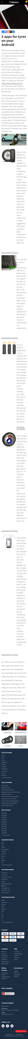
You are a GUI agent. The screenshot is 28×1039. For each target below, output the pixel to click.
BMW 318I (3, 886)
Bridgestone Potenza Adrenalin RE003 (10, 792)
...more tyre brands (6, 777)
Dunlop (3, 773)
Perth (2, 907)
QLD (2, 915)
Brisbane (3, 904)
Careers (3, 953)
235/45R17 (4, 817)
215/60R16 (4, 815)
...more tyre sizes (5, 835)
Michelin (3, 764)
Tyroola (4, 955)
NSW (2, 911)
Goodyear (3, 775)
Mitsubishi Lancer (5, 890)
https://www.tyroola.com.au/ (11, 83)
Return (15, 959)
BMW (2, 843)
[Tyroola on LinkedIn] (2, 1025)
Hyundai (3, 854)
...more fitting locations (7, 922)
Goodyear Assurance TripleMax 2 (9, 803)
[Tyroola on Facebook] (7, 1025)
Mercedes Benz (5, 849)
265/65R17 (4, 822)
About (3, 951)
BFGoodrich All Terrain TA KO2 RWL (9, 796)
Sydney (3, 900)
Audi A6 (3, 881)
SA (2, 920)
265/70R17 (4, 826)
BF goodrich (4, 769)
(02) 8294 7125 (5, 1006)
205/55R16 (4, 813)
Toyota (3, 847)
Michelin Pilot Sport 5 (6, 794)
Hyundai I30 (4, 879)
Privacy (4, 961)
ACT (2, 918)
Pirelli (2, 758)
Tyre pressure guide (7, 732)
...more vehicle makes (6, 865)
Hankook (3, 766)
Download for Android (9, 252)
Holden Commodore (6, 877)
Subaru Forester (5, 892)
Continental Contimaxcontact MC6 (9, 801)
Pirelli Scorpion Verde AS (7, 790)
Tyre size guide (7, 745)
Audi (2, 858)
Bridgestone (4, 762)
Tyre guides (20, 745)
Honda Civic (4, 875)
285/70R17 (4, 830)
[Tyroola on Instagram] (11, 1025)
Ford (2, 845)
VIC (2, 913)
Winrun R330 (4, 785)
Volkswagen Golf (5, 888)
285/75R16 (4, 833)
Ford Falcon (4, 872)
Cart (27, 1)
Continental (4, 771)
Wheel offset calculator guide (20, 732)
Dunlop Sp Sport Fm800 (7, 805)
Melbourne (4, 902)
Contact (16, 951)
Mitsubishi (3, 851)
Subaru (3, 856)
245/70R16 (4, 819)
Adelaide (3, 909)
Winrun (3, 755)
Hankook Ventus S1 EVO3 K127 (8, 798)
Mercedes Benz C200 (6, 883)
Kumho (3, 760)
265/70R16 (4, 824)
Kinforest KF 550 (5, 787)
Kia (2, 862)
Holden (3, 860)
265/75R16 (4, 828)
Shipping (16, 957)
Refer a (4, 963)
